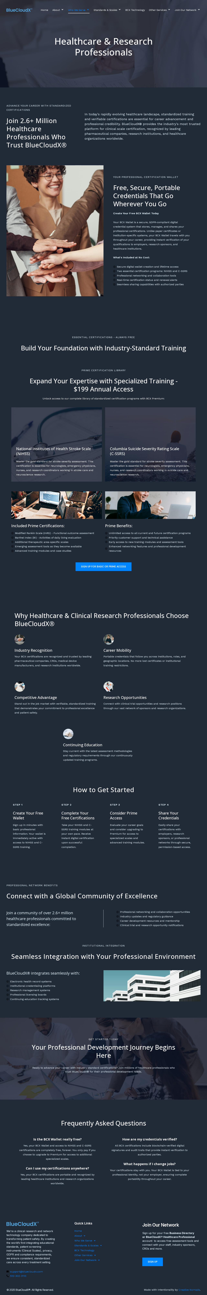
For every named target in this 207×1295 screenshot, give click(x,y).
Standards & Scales (105, 10)
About (56, 10)
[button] (103, 1235)
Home (44, 10)
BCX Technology (135, 10)
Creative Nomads (189, 1289)
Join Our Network (185, 10)
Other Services (158, 10)
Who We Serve (77, 10)
